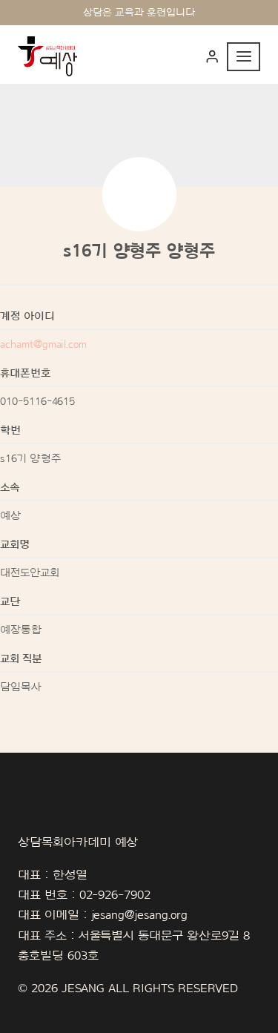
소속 (10, 487)
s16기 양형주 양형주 (139, 251)
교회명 (15, 544)
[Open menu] (243, 56)
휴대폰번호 (25, 373)
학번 (10, 430)
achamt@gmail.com (43, 344)
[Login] (212, 57)
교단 (10, 601)
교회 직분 (21, 658)
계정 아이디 (27, 316)
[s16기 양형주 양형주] (139, 194)
